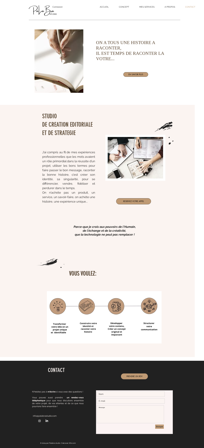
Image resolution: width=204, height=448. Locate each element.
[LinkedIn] (46, 420)
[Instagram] (39, 420)
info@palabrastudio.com (45, 416)
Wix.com (72, 443)
